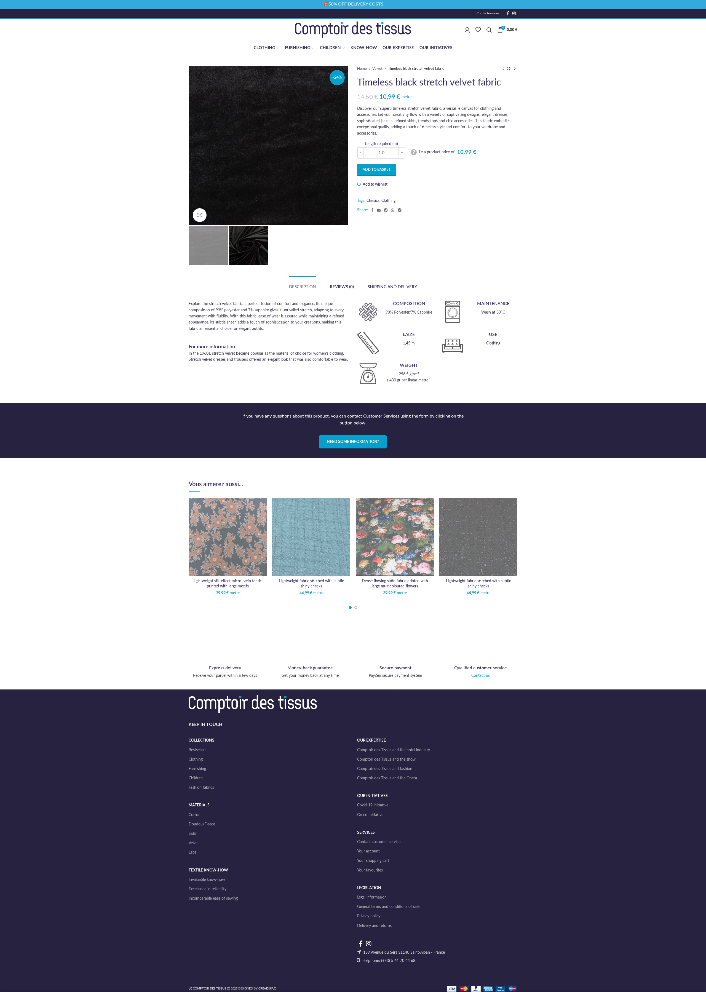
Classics (373, 201)
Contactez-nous (488, 13)
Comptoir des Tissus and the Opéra (387, 778)
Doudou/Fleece (202, 824)
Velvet (377, 69)
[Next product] (514, 69)
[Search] (489, 29)
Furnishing (197, 769)
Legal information (372, 897)
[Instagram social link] (514, 13)
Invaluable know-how (207, 880)
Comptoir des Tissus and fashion (384, 769)
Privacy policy (368, 916)
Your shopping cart (373, 861)
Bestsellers (197, 750)
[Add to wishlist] (262, 507)
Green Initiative (370, 815)
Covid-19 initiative (372, 805)
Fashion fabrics (201, 788)
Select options (262, 519)
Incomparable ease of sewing (213, 898)
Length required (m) (381, 144)
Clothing (388, 201)
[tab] (302, 284)
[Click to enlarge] (200, 215)
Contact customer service (378, 842)
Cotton (194, 815)
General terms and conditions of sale (388, 907)
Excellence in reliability (207, 889)
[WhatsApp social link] (392, 210)
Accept (687, 983)
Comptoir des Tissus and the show (386, 759)
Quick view (262, 531)
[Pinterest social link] (385, 210)
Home (362, 69)
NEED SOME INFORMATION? (353, 442)
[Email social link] (378, 210)
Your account (368, 851)
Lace (192, 852)
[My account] (467, 29)
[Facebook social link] (508, 13)
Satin (193, 834)
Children (196, 778)
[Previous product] (503, 69)
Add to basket (377, 170)
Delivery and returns (374, 926)
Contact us (480, 676)
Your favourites (370, 870)
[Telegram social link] (399, 210)
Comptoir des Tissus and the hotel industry (393, 750)
